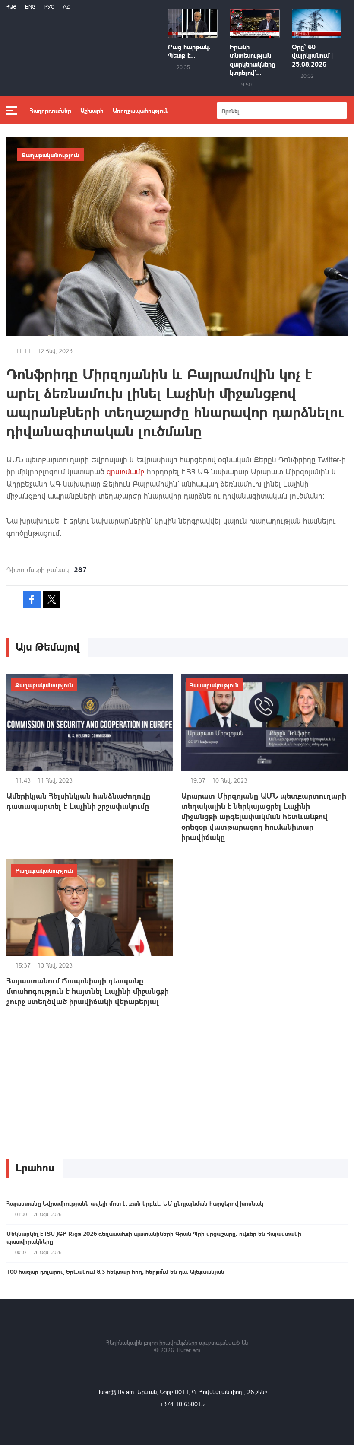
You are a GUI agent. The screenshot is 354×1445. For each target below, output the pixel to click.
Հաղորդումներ (50, 110)
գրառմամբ (126, 471)
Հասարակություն (214, 685)
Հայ (11, 6)
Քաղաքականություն (50, 155)
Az (66, 6)
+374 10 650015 (182, 1403)
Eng (30, 6)
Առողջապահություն (141, 110)
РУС (49, 6)
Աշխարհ (92, 110)
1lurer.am (188, 1349)
